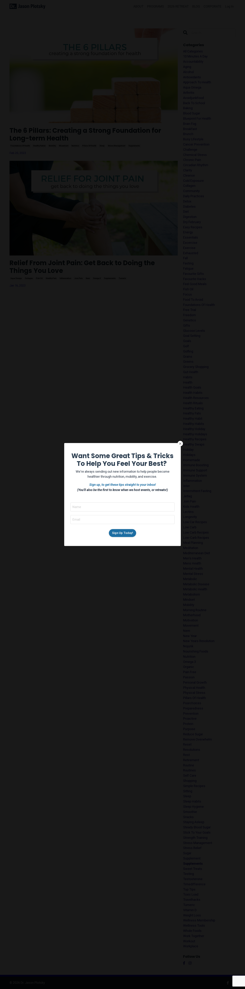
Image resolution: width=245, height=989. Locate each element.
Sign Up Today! (122, 533)
